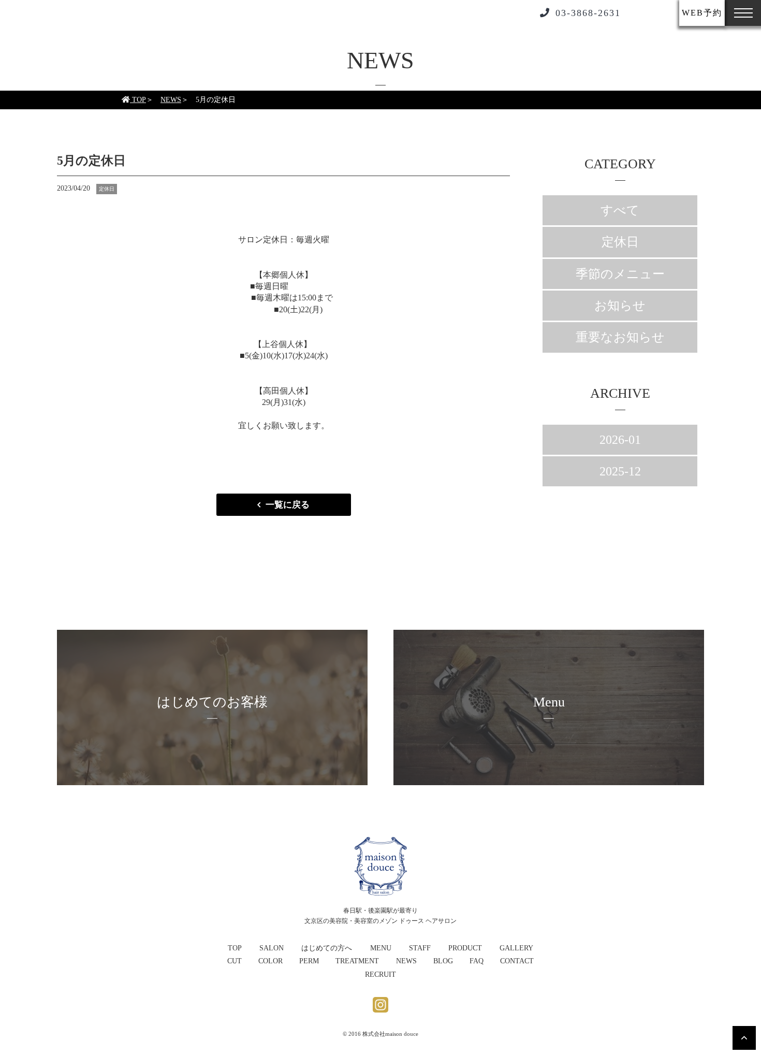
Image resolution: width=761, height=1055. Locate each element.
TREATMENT (357, 961)
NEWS (170, 100)
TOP (138, 100)
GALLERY (516, 948)
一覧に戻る (288, 505)
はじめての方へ (326, 948)
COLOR (270, 961)
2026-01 (620, 439)
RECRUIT (380, 974)
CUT (234, 961)
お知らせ (620, 305)
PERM (309, 961)
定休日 (620, 242)
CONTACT (517, 961)
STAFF (420, 948)
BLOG (443, 961)
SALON (271, 948)
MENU (380, 948)
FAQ (477, 961)
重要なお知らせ (620, 337)
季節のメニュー (620, 274)
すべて (620, 210)
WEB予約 (702, 12)
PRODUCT (465, 948)
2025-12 (620, 471)
